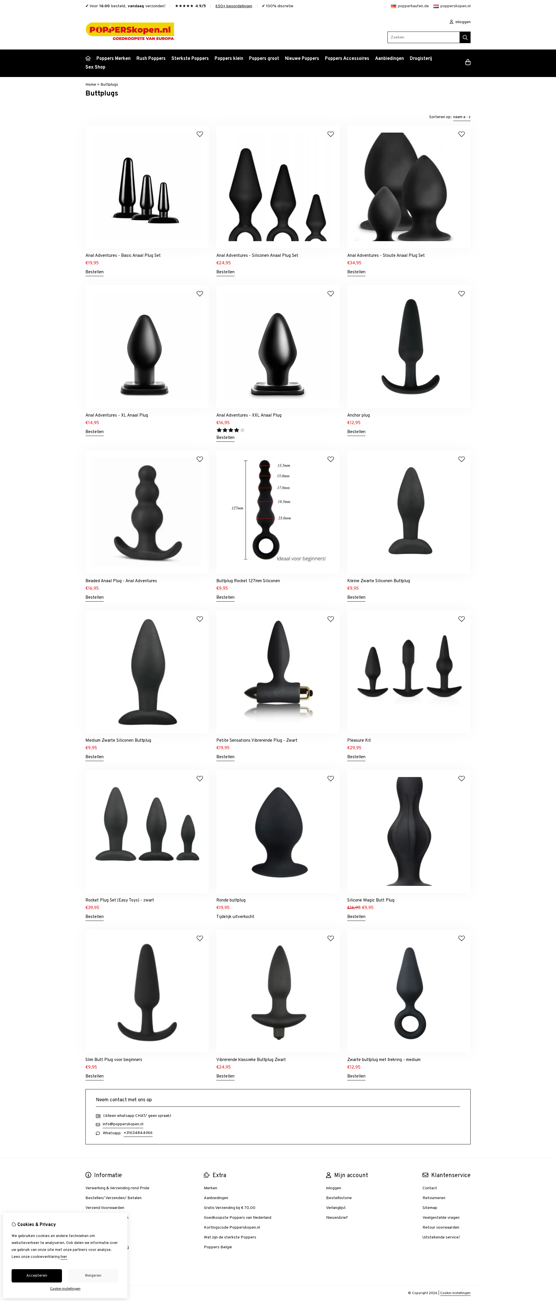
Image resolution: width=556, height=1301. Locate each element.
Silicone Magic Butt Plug (370, 900)
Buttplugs (109, 84)
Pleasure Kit (359, 740)
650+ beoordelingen (233, 6)
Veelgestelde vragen (441, 1217)
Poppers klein (229, 59)
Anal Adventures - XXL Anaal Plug (248, 415)
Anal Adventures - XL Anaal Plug (116, 415)
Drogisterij (421, 59)
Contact (430, 1188)
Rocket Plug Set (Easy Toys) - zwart (119, 900)
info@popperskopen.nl (123, 1124)
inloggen (463, 22)
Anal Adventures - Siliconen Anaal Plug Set (257, 256)
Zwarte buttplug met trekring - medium (383, 1060)
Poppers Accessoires (347, 59)
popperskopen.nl (455, 6)
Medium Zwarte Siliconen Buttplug (118, 740)
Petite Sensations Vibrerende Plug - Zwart (256, 740)
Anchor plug (358, 415)
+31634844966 (138, 1132)
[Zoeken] (465, 37)
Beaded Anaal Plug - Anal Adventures (121, 581)
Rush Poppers (151, 59)
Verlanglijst (336, 1207)
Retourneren (434, 1198)
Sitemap (430, 1207)
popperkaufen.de (413, 6)
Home (90, 84)
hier (64, 1257)
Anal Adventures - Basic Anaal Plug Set (123, 256)
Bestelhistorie (339, 1198)
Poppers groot (264, 59)
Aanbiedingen (389, 59)
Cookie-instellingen (455, 1293)
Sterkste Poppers (190, 59)
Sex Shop (95, 67)
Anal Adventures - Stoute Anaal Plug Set (386, 256)
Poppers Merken (113, 59)
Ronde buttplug (231, 900)
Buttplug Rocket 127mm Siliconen (248, 581)
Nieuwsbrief (337, 1217)
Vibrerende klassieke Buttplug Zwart (251, 1060)
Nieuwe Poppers (302, 59)
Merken (210, 1188)
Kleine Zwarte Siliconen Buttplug (378, 581)
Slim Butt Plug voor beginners (113, 1060)
